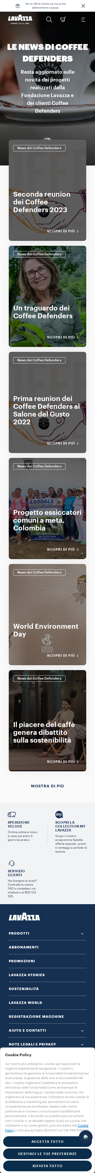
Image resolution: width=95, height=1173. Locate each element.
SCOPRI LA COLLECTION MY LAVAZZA (70, 826)
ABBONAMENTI (24, 947)
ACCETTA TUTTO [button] (47, 1141)
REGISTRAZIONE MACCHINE (36, 1016)
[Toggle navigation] (83, 19)
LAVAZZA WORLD (25, 1002)
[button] (83, 6)
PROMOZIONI (22, 961)
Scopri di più (61, 231)
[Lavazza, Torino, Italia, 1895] (20, 19)
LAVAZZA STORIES (27, 975)
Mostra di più (47, 786)
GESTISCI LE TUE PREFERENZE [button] (47, 1153)
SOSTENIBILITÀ (24, 989)
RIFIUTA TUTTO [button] (48, 1166)
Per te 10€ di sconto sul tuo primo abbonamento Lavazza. (46, 6)
